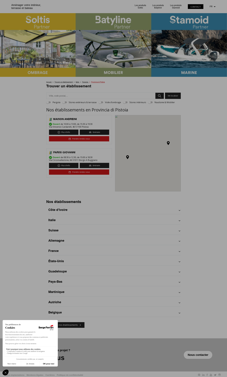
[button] (127, 157)
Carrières (50, 375)
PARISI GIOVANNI (64, 152)
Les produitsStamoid (176, 6)
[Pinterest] (199, 375)
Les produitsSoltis (140, 6)
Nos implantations (15, 375)
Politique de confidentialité (70, 375)
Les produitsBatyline (158, 6)
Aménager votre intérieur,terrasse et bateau (26, 6)
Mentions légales (35, 375)
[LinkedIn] (203, 375)
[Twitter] (215, 375)
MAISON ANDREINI (65, 119)
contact (195, 7)
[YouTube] (211, 375)
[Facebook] (207, 375)
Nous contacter (198, 354)
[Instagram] (219, 375)
